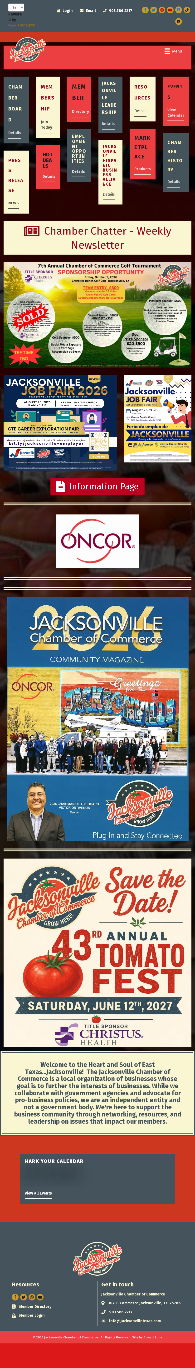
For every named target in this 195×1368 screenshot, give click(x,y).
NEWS (13, 203)
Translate (26, 25)
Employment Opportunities (79, 149)
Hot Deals (48, 160)
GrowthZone (152, 1337)
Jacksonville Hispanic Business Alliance (110, 165)
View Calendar (175, 113)
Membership (48, 98)
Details (14, 133)
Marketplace (142, 147)
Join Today (46, 125)
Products (142, 169)
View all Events (38, 1193)
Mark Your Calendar (54, 1161)
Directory (80, 111)
